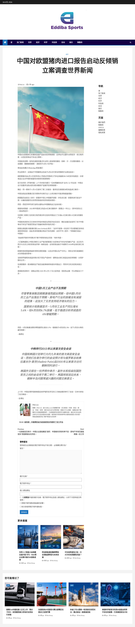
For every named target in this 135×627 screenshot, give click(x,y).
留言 (22, 448)
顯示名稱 (24, 476)
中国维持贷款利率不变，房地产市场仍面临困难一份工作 (68, 431)
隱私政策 (101, 132)
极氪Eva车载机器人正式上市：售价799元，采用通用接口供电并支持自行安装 (19, 612)
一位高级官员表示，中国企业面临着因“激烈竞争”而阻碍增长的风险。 (34, 431)
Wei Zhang (32, 563)
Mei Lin (22, 84)
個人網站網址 (25, 490)
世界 (30, 42)
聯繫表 (79, 42)
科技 (8, 585)
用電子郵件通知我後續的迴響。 (33, 503)
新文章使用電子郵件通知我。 (32, 507)
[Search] (130, 42)
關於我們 (101, 122)
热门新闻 (20, 42)
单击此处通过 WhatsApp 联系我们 (30, 168)
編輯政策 (101, 130)
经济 (37, 42)
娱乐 (71, 42)
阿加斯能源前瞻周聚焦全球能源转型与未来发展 (50, 554)
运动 (63, 42)
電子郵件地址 (25, 483)
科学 (45, 42)
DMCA (101, 127)
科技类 (54, 42)
